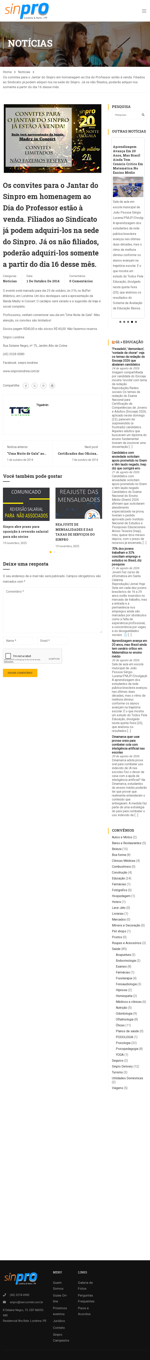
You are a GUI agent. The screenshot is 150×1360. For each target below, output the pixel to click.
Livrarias (118, 913)
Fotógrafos (119, 890)
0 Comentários (81, 281)
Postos (117, 937)
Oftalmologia (124, 1019)
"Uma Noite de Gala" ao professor (25, 455)
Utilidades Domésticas (127, 1078)
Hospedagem (121, 896)
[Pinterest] (43, 386)
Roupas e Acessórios (126, 943)
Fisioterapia (124, 978)
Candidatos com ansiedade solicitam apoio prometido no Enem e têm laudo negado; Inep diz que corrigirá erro (129, 460)
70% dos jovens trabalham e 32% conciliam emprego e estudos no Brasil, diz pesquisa (127, 556)
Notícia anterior (17, 447)
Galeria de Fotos (85, 1285)
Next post (91, 447)
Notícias (24, 72)
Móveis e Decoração (126, 925)
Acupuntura (123, 955)
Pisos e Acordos (84, 1311)
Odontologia (124, 1013)
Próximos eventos (60, 1311)
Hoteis (116, 902)
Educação (118, 878)
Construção (119, 872)
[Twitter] (35, 386)
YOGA (120, 1055)
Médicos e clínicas (129, 1002)
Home (7, 72)
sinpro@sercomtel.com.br (26, 1302)
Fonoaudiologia (126, 984)
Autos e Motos (122, 837)
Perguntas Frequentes (86, 1298)
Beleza (116, 849)
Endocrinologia (126, 961)
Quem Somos (58, 1285)
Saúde (116, 949)
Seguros (117, 1060)
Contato (59, 1328)
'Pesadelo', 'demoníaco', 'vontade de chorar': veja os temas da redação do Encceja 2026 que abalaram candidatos (128, 356)
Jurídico (59, 1321)
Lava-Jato (119, 908)
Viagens (117, 1088)
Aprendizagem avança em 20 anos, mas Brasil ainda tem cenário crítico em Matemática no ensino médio (129, 648)
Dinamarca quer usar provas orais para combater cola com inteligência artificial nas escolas (128, 744)
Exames (121, 966)
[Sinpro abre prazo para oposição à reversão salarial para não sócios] (26, 504)
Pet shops (119, 931)
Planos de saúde (127, 1031)
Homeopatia (124, 996)
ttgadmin (42, 405)
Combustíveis (121, 866)
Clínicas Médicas (123, 861)
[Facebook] (26, 386)
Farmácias (119, 884)
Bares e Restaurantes (126, 843)
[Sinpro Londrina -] (28, 11)
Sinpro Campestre (61, 1337)
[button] (51, 552)
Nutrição (121, 1008)
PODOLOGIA (124, 1037)
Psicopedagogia (127, 1049)
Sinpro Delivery (122, 1066)
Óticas (120, 1025)
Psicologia (123, 1043)
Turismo (117, 1072)
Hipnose (121, 990)
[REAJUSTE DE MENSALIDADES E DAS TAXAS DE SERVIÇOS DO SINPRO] (78, 503)
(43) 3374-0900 (19, 1295)
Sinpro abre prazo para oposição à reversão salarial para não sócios (25, 531)
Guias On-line (60, 1298)
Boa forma (119, 855)
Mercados (119, 919)
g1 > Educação (129, 342)
